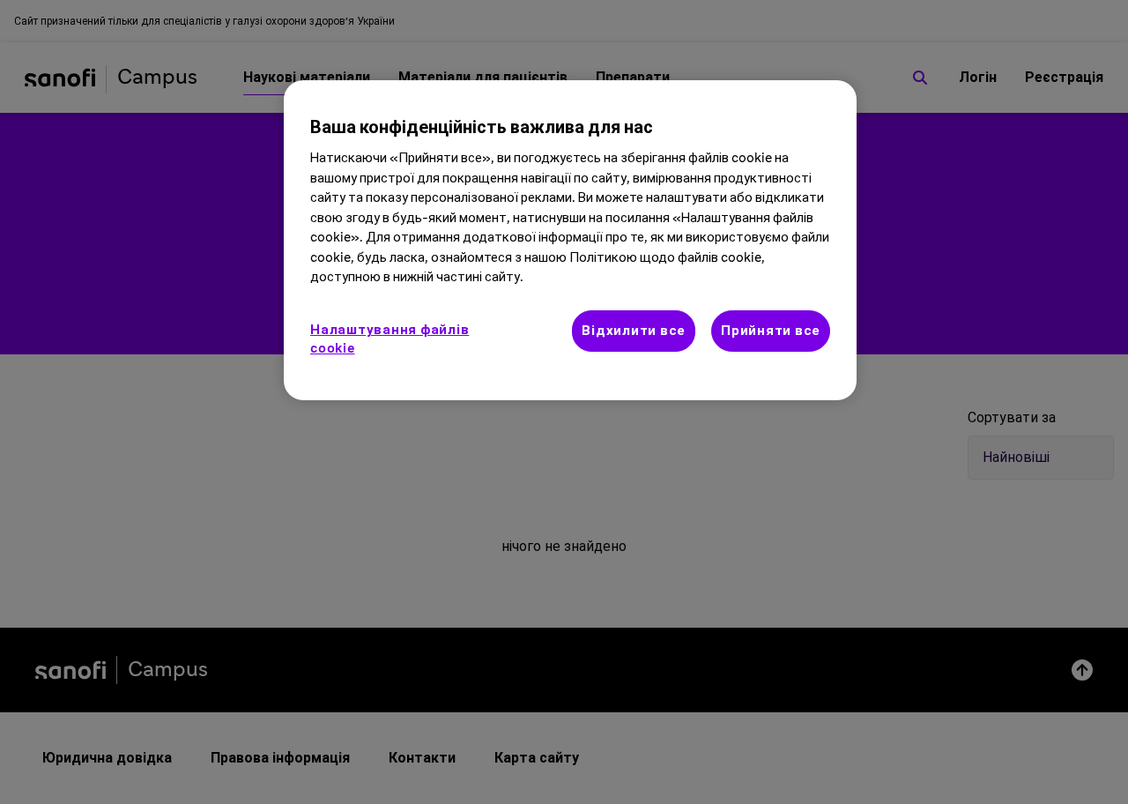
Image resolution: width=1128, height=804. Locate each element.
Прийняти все (770, 331)
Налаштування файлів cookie (389, 339)
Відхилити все (634, 331)
